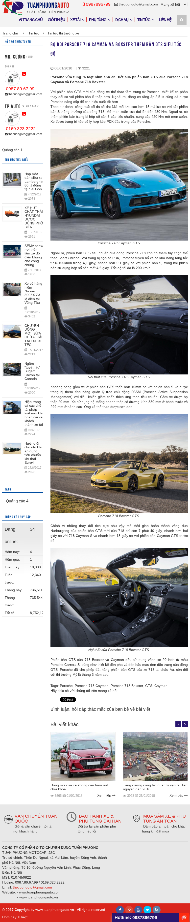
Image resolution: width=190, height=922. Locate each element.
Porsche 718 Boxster (127, 686)
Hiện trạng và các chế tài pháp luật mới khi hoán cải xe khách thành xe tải (33, 413)
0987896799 (98, 4)
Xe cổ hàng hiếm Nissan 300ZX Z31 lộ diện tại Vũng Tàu (33, 293)
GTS (148, 686)
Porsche (66, 686)
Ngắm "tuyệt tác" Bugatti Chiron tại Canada (32, 371)
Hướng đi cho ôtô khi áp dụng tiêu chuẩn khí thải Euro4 (33, 452)
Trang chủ (32, 20)
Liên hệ (165, 20)
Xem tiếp (104, 795)
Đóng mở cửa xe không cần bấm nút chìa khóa (79, 787)
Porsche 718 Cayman (92, 686)
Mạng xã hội (170, 4)
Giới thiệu (56, 20)
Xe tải (75, 20)
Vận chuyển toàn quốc (36, 819)
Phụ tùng (97, 20)
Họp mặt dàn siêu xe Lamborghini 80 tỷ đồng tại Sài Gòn (34, 181)
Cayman (160, 686)
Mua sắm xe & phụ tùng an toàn (164, 819)
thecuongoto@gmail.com (138, 4)
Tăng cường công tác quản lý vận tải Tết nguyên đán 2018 (155, 787)
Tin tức (143, 20)
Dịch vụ (122, 20)
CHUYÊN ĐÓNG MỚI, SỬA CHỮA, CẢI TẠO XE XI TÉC (33, 335)
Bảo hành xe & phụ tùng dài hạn (100, 819)
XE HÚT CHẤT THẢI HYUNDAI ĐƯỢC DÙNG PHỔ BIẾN (33, 217)
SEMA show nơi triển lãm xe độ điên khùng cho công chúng (33, 255)
